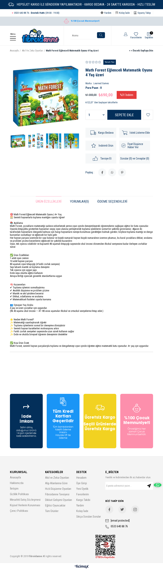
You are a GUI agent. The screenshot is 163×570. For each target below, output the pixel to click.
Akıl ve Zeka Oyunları (57, 477)
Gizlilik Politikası (19, 494)
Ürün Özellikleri (48, 201)
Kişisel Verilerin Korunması (25, 505)
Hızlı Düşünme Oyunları (58, 489)
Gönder (149, 486)
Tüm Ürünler (51, 511)
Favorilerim (82, 494)
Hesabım (81, 477)
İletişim (14, 488)
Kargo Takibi (83, 500)
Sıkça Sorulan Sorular (88, 516)
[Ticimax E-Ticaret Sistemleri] (82, 567)
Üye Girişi (81, 483)
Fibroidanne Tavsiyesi (57, 494)
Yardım (80, 505)
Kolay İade (82, 511)
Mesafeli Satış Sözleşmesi (25, 499)
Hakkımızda (16, 483)
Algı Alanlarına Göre (56, 483)
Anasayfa (15, 477)
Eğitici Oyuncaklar (55, 505)
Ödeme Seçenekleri (112, 201)
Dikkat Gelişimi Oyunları (58, 500)
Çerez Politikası (19, 511)
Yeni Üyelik (82, 489)
